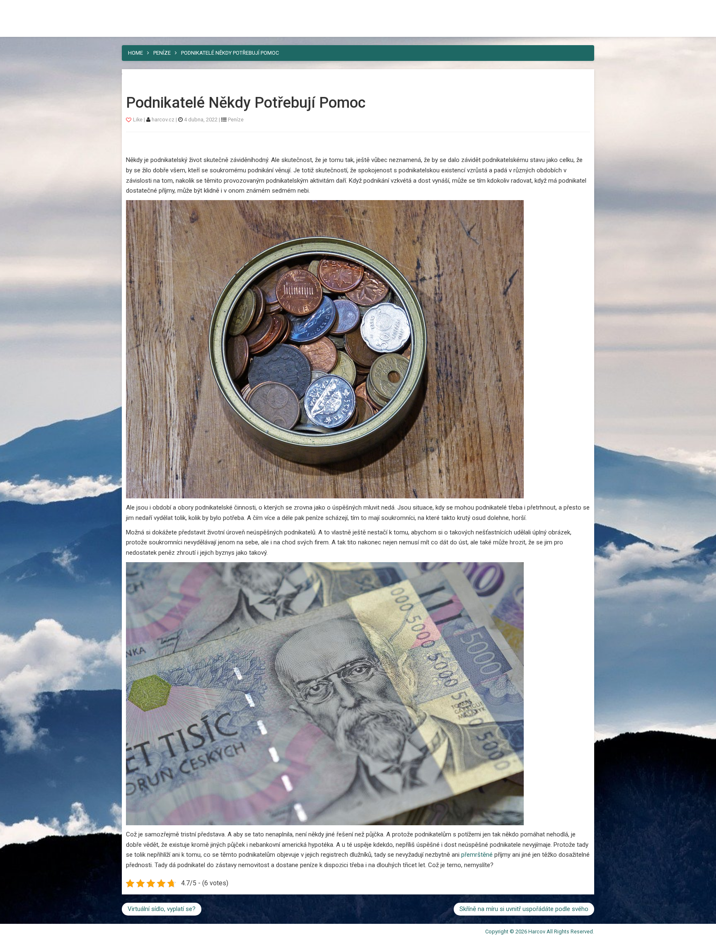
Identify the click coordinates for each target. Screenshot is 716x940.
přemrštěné (476, 854)
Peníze (162, 53)
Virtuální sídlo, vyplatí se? (162, 909)
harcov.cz (164, 119)
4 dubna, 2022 (201, 119)
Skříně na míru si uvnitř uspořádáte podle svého (524, 909)
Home (135, 53)
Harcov (141, 9)
